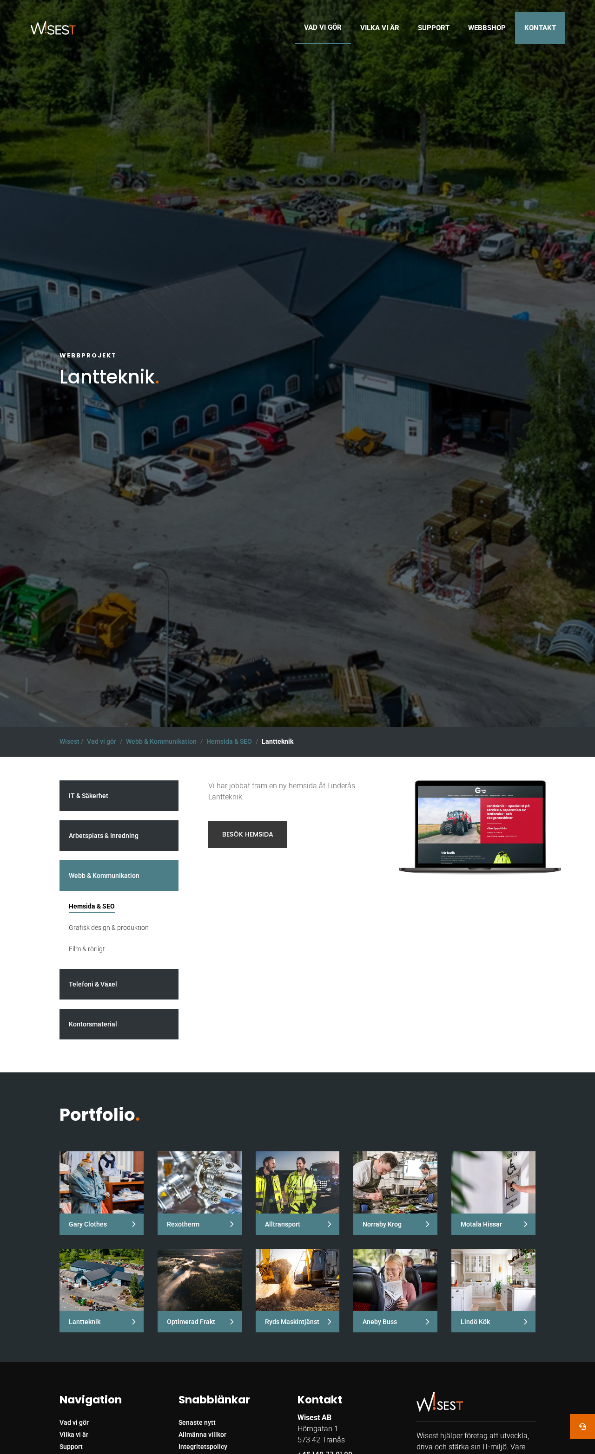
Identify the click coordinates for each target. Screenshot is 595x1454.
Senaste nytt (197, 1422)
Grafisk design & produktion (109, 927)
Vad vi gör (323, 27)
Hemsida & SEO (229, 741)
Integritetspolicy (202, 1446)
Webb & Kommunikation (161, 741)
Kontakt (540, 28)
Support (434, 28)
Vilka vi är (379, 28)
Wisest (69, 741)
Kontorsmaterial (93, 1024)
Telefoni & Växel (93, 984)
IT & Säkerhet (88, 795)
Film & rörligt (87, 949)
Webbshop (487, 28)
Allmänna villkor (202, 1434)
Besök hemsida (247, 834)
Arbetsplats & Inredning (104, 835)
